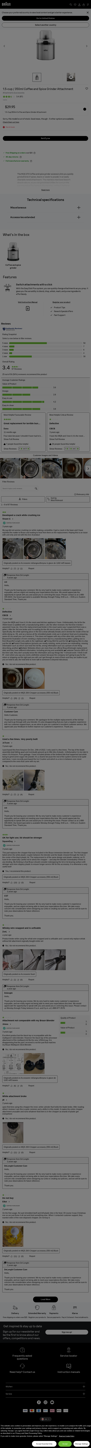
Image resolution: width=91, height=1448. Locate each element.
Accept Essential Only (44, 1444)
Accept (65, 1444)
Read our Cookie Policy (66, 1436)
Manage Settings (81, 1444)
